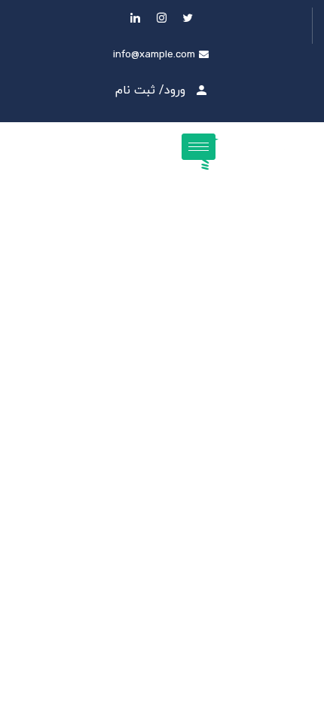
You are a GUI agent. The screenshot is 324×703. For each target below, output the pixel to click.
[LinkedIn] (135, 18)
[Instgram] (162, 18)
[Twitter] (188, 18)
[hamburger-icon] (198, 147)
